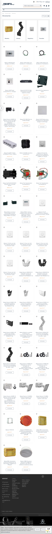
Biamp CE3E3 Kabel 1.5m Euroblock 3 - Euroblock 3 (26, 63)
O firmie (13, 478)
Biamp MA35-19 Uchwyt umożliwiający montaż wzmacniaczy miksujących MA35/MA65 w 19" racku (10, 213)
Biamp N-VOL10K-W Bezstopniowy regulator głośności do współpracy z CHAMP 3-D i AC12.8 (42, 154)
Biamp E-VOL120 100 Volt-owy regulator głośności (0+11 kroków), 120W (10, 273)
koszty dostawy (9, 511)
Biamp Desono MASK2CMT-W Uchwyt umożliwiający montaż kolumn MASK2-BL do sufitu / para (42, 334)
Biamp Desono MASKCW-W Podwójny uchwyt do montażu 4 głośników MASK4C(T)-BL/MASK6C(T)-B (26, 274)
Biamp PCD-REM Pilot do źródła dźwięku (26, 120)
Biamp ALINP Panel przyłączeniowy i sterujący (9, 91)
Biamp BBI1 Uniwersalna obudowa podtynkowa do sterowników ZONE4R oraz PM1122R (9, 463)
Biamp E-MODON (10, 429)
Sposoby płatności (24, 486)
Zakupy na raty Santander (15, 494)
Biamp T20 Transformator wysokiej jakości (42, 184)
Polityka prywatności (14, 485)
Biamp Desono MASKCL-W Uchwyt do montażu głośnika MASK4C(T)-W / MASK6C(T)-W (42, 304)
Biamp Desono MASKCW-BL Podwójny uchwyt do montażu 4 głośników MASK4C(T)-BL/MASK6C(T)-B (42, 274)
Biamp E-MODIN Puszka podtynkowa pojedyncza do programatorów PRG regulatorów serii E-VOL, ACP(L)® (26, 432)
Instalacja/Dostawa (16, 483)
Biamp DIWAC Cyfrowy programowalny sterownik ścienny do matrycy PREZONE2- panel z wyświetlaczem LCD (26, 214)
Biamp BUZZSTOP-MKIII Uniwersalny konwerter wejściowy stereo (26, 91)
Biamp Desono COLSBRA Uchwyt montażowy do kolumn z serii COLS (42, 397)
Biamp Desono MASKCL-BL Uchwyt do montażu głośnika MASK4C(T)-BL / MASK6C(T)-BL (9, 334)
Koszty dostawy (25, 481)
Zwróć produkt (15, 498)
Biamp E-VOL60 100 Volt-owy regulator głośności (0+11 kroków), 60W (10, 244)
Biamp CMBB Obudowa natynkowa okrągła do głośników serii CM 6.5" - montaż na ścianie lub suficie (26, 463)
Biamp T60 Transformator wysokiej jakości (26, 184)
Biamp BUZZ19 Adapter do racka (42, 91)
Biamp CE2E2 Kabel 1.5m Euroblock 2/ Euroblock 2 (42, 63)
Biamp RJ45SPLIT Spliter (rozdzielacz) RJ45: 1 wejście (9, 153)
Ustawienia (37, 529)
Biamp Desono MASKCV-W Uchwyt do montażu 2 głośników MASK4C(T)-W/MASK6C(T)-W (26, 304)
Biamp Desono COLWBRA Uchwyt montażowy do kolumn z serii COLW (26, 397)
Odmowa (44, 529)
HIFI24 (47, 1)
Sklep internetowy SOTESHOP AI (44, 515)
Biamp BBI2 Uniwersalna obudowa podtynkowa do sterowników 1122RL (42, 431)
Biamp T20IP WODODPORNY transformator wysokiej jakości (9, 184)
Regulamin (14, 480)
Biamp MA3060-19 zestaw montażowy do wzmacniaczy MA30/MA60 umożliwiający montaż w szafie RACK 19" (26, 335)
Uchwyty (18, 38)
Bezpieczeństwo (15, 488)
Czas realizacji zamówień (25, 483)
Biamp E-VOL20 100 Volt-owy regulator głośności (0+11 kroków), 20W (42, 244)
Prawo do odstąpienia (14, 492)
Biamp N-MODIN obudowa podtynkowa (26, 153)
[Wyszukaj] (40, 5)
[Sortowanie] (46, 16)
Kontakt (13, 481)
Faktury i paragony (26, 479)
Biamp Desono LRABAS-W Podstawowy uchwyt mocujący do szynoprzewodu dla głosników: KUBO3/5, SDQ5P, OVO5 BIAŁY (26, 366)
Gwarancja (14, 490)
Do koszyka (9, 96)
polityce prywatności (5, 532)
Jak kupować (15, 487)
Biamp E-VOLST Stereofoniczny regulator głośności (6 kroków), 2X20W (42, 213)
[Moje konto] (46, 5)
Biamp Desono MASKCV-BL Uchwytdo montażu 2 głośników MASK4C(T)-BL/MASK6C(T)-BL (9, 304)
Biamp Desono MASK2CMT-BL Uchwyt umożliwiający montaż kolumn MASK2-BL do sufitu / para (9, 365)
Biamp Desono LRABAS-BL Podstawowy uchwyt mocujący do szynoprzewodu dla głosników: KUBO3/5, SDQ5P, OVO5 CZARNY (42, 366)
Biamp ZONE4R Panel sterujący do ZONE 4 (10, 63)
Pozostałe (41, 38)
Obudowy (7, 38)
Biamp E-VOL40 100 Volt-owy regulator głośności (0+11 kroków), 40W (26, 244)
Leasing (13, 496)
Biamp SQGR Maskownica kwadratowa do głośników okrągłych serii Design (42, 120)
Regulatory (30, 38)
